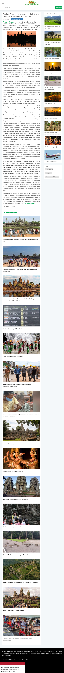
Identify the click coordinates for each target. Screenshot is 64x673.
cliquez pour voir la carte (8, 671)
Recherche (59, 7)
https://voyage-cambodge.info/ (33, 653)
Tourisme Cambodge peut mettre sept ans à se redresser (19, 444)
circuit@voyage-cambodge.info (10, 669)
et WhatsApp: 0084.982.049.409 (10, 667)
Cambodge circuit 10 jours (52, 176)
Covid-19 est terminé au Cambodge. (13, 356)
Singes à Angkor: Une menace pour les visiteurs (16, 555)
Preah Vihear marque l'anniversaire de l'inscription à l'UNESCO (20, 582)
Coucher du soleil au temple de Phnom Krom (15, 499)
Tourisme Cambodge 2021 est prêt (12, 329)
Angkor (13, 206)
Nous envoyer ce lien (17, 19)
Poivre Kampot (49, 169)
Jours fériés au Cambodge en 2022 (13, 471)
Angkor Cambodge (10, 22)
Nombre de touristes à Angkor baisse (13, 610)
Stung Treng (48, 173)
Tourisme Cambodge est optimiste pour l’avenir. (16, 527)
